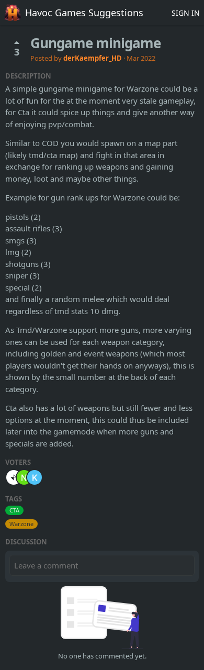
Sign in (186, 13)
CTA (14, 510)
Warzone (21, 524)
